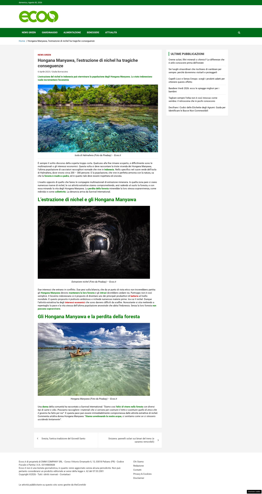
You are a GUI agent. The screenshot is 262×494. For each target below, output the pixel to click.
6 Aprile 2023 (44, 71)
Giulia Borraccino (60, 71)
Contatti (137, 469)
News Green (29, 32)
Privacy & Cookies (142, 474)
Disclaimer (138, 478)
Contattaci (65, 474)
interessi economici (75, 302)
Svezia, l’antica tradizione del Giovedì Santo (63, 438)
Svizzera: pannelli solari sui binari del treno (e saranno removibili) (131, 440)
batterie (134, 296)
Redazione (138, 465)
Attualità (111, 32)
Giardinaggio (49, 32)
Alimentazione (72, 32)
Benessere (93, 32)
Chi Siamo (138, 461)
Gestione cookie (254, 492)
